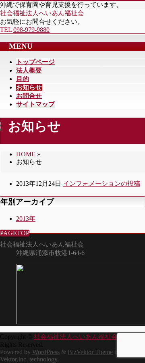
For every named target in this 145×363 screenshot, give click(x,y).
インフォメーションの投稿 (101, 183)
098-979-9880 (31, 29)
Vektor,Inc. (14, 359)
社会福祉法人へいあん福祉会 (42, 13)
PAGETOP (14, 233)
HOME (25, 154)
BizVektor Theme (90, 351)
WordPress (46, 351)
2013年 (25, 218)
